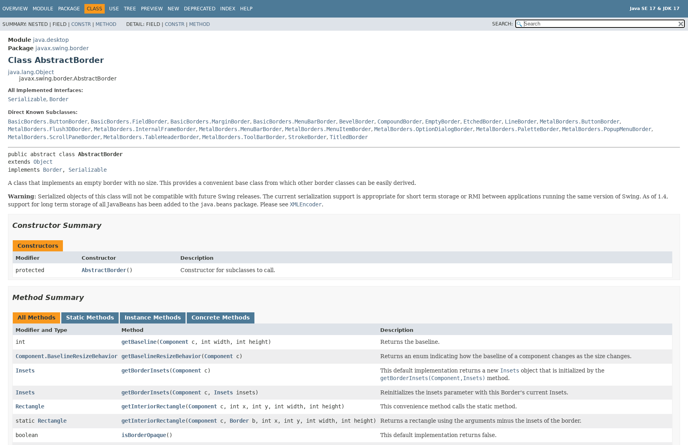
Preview (152, 9)
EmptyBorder (442, 121)
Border (58, 99)
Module (43, 9)
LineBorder (521, 121)
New (173, 9)
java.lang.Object (31, 72)
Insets (25, 370)
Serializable (27, 99)
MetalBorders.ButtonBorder (580, 121)
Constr (81, 24)
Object (43, 162)
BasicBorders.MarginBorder (210, 121)
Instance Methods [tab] (153, 317)
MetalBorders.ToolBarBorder (243, 137)
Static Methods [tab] (90, 317)
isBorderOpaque (143, 435)
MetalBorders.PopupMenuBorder (606, 129)
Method (106, 24)
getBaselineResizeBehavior (161, 356)
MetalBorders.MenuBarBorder (240, 129)
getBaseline (138, 342)
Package (69, 9)
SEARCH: (502, 24)
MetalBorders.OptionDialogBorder (423, 129)
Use (114, 9)
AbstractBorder (104, 270)
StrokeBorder (307, 137)
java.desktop (51, 40)
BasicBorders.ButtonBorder (48, 121)
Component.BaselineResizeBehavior (66, 356)
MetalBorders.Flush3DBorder (49, 129)
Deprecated (199, 9)
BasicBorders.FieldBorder (129, 121)
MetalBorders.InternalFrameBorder (145, 129)
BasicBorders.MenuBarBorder (294, 121)
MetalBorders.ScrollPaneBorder (54, 137)
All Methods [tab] (36, 317)
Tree (130, 9)
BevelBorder (356, 121)
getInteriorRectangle (153, 406)
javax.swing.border (62, 48)
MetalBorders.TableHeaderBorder (151, 137)
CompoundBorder (399, 121)
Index (227, 9)
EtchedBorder (482, 121)
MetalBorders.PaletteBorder (517, 129)
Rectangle (30, 406)
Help (246, 9)
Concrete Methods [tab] (221, 317)
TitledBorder (349, 137)
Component (174, 342)
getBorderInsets (145, 370)
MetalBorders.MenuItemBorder (328, 129)
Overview (15, 9)
